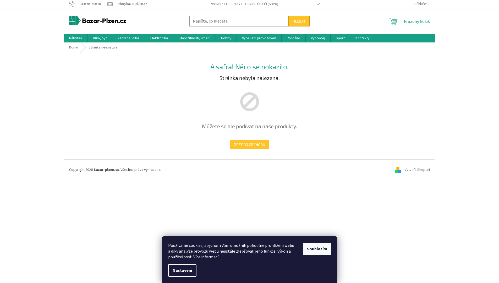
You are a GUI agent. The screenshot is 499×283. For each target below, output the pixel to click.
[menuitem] (75, 38)
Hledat (299, 21)
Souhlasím (317, 249)
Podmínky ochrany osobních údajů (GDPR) (244, 4)
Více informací (205, 257)
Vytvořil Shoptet (417, 169)
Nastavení (182, 270)
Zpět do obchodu (249, 144)
